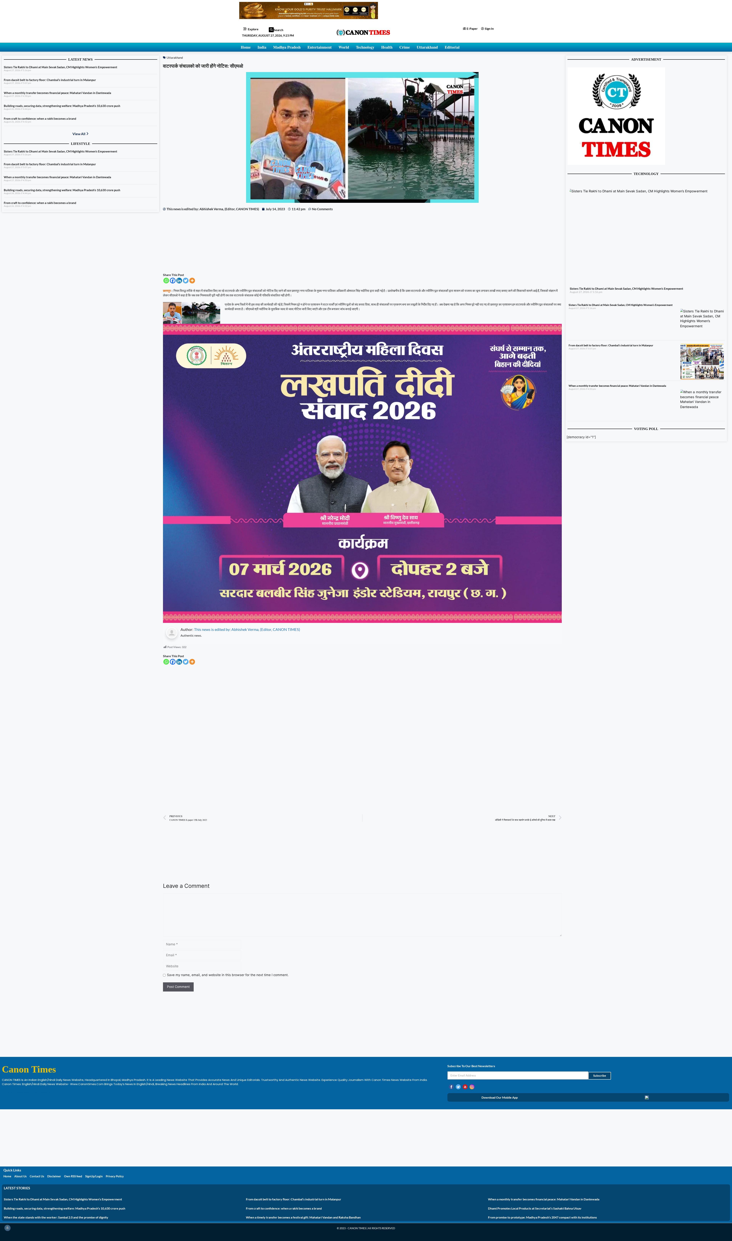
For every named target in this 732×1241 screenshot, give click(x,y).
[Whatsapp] (166, 280)
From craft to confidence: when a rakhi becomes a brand (40, 118)
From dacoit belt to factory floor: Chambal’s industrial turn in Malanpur (50, 80)
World (344, 47)
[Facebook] (173, 280)
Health (386, 47)
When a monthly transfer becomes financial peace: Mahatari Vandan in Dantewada (57, 93)
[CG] (362, 621)
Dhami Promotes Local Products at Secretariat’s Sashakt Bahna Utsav (534, 1208)
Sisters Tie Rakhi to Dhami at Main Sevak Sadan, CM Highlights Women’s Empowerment (60, 67)
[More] (192, 280)
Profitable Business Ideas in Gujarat (27, 1092)
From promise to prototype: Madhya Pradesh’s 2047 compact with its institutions (542, 1217)
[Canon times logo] (616, 164)
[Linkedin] (179, 280)
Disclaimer (54, 1176)
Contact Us (37, 1176)
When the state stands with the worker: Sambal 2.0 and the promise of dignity (56, 1217)
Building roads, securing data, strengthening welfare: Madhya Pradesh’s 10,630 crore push (62, 105)
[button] (271, 29)
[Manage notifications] (7, 1228)
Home (246, 47)
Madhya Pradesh (287, 47)
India (262, 47)
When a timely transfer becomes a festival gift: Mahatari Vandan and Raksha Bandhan (303, 1217)
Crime (404, 47)
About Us (20, 1176)
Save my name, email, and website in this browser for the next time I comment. (228, 975)
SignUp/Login (94, 1176)
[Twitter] (186, 280)
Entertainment (319, 47)
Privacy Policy (115, 1176)
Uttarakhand (427, 47)
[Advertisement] (277, 242)
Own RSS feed (73, 1176)
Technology (365, 47)
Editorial (452, 47)
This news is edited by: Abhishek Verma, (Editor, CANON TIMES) (247, 629)
